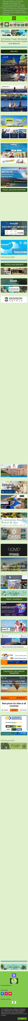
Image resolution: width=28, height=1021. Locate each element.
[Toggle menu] (1, 18)
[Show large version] (14, 33)
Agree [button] (22, 1018)
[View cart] (26, 18)
